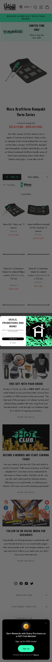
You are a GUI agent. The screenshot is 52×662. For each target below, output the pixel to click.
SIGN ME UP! (13, 338)
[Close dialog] (50, 318)
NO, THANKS (13, 342)
